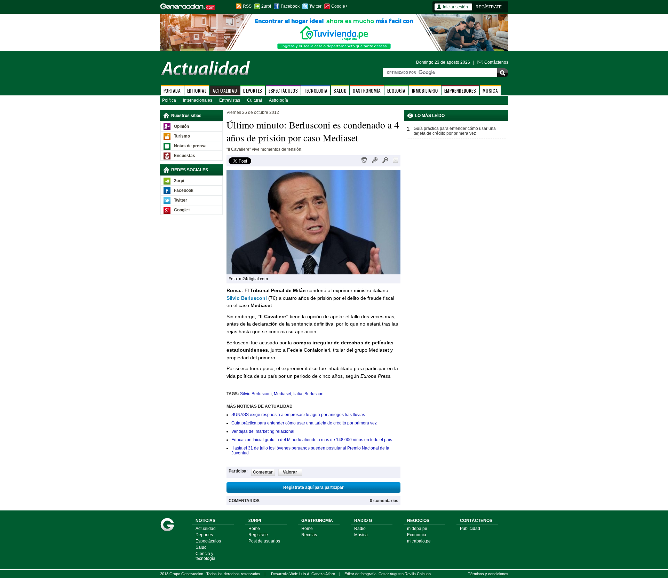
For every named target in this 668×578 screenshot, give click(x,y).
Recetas (309, 534)
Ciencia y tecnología (205, 556)
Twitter (315, 6)
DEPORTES (252, 91)
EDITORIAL (196, 91)
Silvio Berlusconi (256, 393)
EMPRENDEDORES (460, 91)
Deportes (204, 534)
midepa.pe (417, 528)
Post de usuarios (264, 541)
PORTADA (172, 91)
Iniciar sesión (455, 7)
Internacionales (197, 100)
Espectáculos (208, 541)
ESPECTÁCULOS (283, 91)
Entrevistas (229, 100)
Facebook (290, 6)
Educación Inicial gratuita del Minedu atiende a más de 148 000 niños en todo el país (311, 439)
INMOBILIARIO (425, 91)
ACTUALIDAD (225, 91)
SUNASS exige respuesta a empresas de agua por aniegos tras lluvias (298, 414)
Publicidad (470, 528)
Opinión (181, 126)
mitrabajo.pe (419, 541)
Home (254, 528)
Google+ (339, 6)
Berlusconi (314, 393)
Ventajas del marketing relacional (262, 431)
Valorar (290, 472)
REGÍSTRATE (489, 7)
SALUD (340, 91)
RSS (247, 6)
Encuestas (184, 155)
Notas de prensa (190, 145)
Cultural (254, 100)
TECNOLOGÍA (315, 91)
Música (361, 534)
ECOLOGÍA (396, 91)
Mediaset (282, 393)
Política (169, 100)
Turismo (182, 136)
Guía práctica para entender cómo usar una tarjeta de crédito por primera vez (304, 423)
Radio (360, 528)
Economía (416, 534)
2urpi (266, 6)
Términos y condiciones (488, 574)
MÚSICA (490, 91)
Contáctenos (496, 62)
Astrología (278, 100)
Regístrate (258, 534)
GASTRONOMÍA (367, 91)
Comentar (263, 472)
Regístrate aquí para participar (313, 487)
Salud (201, 547)
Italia (297, 393)
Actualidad (206, 528)
